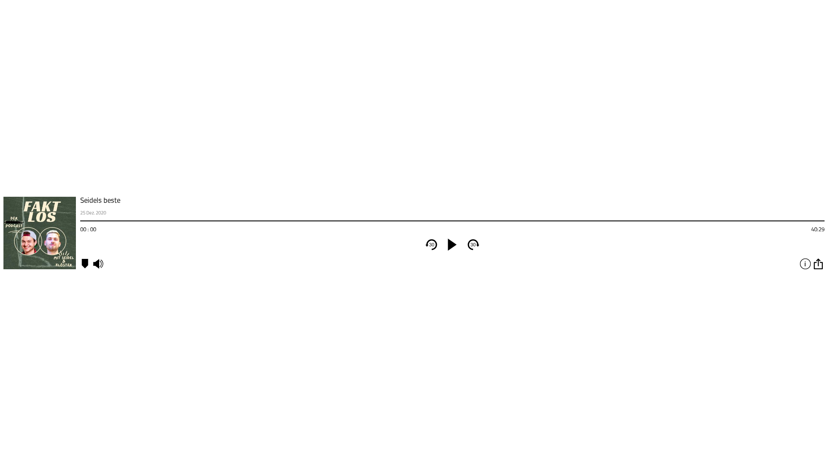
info (805, 263)
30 (431, 244)
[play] (452, 245)
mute (97, 263)
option (818, 263)
